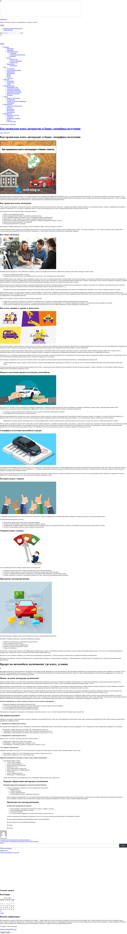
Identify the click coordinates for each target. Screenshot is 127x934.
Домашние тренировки (14, 90)
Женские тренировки (13, 93)
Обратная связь (7, 30)
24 (1, 909)
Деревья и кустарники (13, 118)
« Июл (2, 913)
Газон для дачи (11, 121)
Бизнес (9, 58)
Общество (6, 79)
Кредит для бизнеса (16, 61)
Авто (4, 67)
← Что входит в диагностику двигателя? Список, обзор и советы (19, 841)
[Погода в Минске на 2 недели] (9, 852)
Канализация (11, 112)
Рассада (9, 120)
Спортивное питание (13, 89)
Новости (9, 107)
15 (11, 905)
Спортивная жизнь (9, 85)
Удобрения (10, 117)
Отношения (10, 81)
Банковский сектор (12, 51)
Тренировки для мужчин (14, 92)
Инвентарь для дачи (13, 115)
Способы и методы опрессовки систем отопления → (15, 840)
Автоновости (11, 68)
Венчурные (13, 65)
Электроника (11, 72)
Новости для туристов (13, 98)
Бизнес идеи (14, 62)
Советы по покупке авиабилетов (16, 101)
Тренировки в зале (12, 87)
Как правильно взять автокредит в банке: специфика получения (40, 128)
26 (5, 909)
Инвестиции (10, 64)
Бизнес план (14, 59)
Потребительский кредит (17, 54)
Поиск (2, 843)
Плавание (10, 95)
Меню (2, 25)
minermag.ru (3, 19)
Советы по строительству (14, 106)
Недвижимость (7, 104)
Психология (10, 82)
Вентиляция (10, 109)
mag (1, 133)
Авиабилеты (10, 103)
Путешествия (11, 99)
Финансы (6, 47)
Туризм (5, 96)
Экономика (10, 50)
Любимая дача (7, 113)
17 (1, 907)
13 (7, 905)
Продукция (10, 48)
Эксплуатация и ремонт (14, 70)
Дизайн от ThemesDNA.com (8, 929)
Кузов (8, 76)
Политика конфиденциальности (12, 28)
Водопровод (10, 110)
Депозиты (13, 53)
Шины (9, 75)
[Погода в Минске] (6, 848)
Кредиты (13, 56)
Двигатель (10, 78)
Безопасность (11, 73)
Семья (9, 84)
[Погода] (4, 850)
